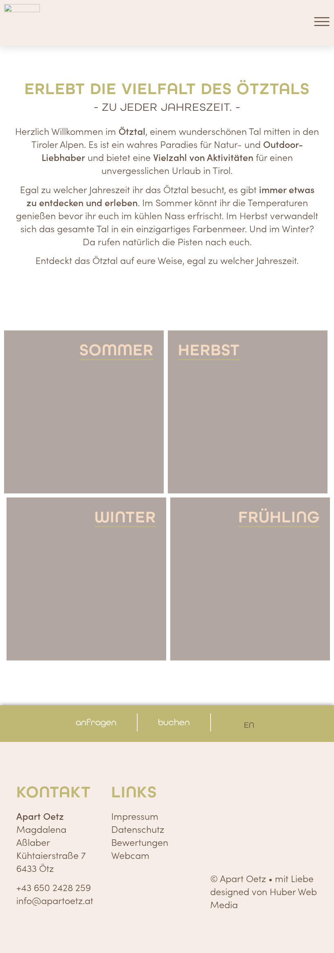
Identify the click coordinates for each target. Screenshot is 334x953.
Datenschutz (137, 828)
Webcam (130, 854)
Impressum (134, 815)
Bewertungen (139, 841)
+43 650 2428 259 (53, 887)
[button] (322, 22)
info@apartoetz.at (54, 900)
